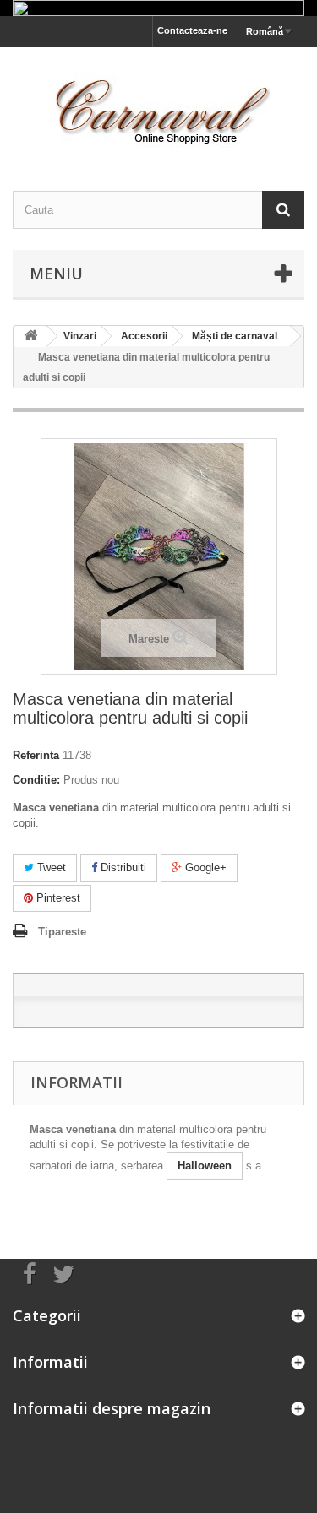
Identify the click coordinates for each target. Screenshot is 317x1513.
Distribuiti (121, 867)
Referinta (36, 755)
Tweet (50, 867)
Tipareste (62, 931)
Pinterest (56, 898)
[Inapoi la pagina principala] (30, 336)
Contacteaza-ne (192, 30)
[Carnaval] (158, 104)
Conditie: (36, 779)
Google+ (204, 867)
